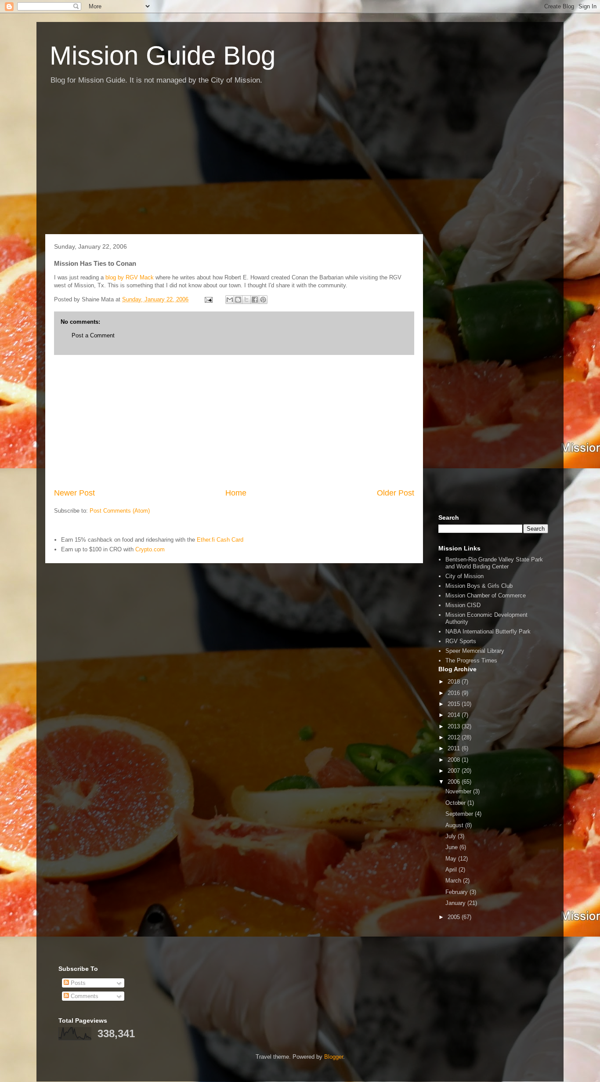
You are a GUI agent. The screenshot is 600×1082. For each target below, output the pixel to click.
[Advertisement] (300, 163)
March (454, 880)
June (452, 847)
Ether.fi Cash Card (220, 539)
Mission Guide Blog (162, 55)
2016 (455, 693)
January (456, 903)
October (456, 803)
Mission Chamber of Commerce (485, 595)
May (451, 858)
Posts (77, 983)
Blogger (333, 1056)
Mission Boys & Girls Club (479, 586)
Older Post (395, 493)
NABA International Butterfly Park (488, 631)
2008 (455, 759)
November (459, 791)
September (460, 814)
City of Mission (464, 576)
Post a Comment (93, 335)
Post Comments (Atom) (120, 510)
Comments (83, 996)
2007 (455, 770)
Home (235, 493)
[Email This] (229, 299)
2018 (455, 681)
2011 (455, 748)
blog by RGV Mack (130, 277)
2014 (455, 715)
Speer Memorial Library (474, 651)
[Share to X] (246, 299)
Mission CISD (463, 605)
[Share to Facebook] (254, 299)
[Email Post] (208, 299)
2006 (455, 781)
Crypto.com (150, 549)
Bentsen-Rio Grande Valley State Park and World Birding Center (494, 563)
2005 (455, 917)
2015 (455, 704)
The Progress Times (471, 660)
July (451, 836)
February (457, 892)
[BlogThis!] (238, 299)
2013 (455, 726)
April (452, 869)
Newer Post (74, 493)
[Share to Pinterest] (263, 299)
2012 (455, 737)
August (455, 825)
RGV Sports (460, 641)
